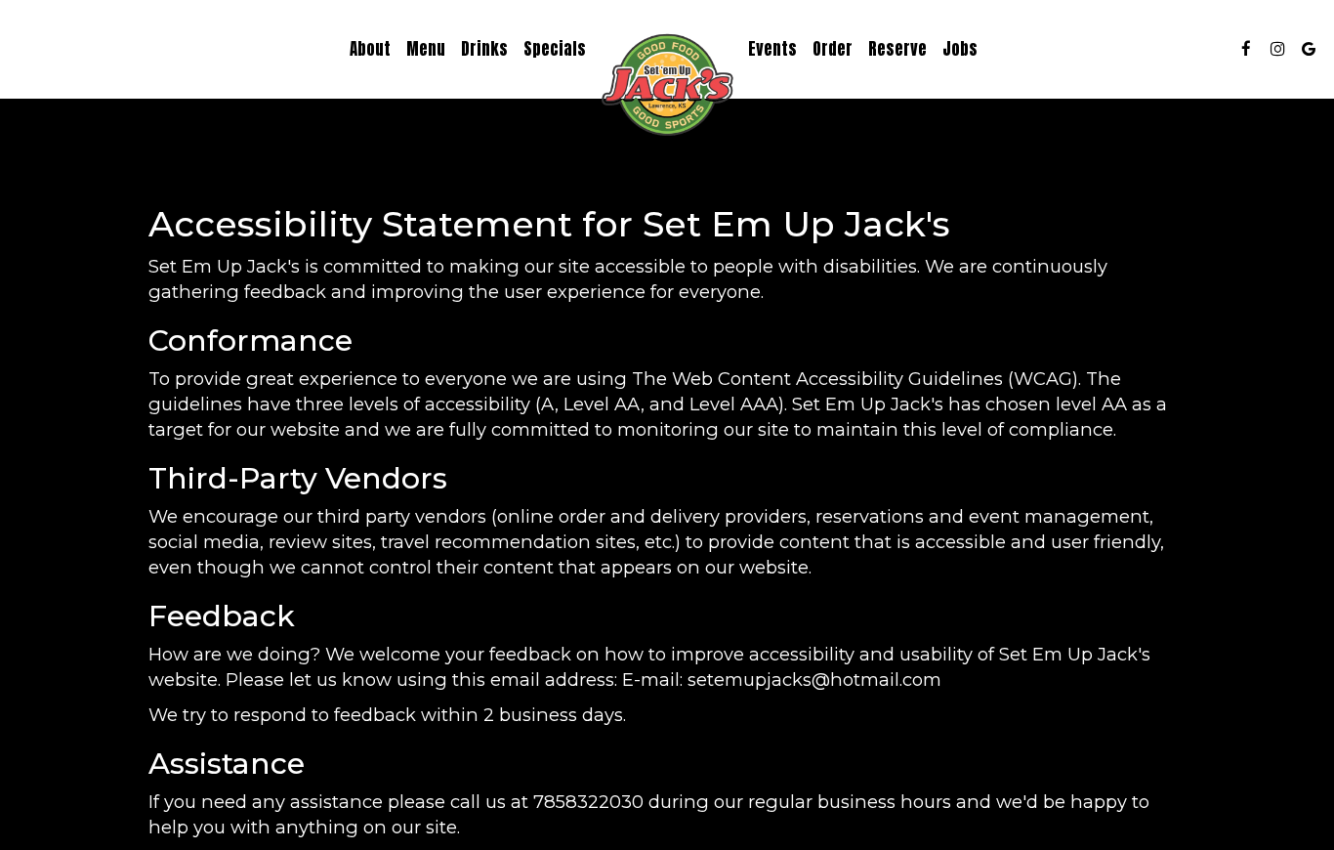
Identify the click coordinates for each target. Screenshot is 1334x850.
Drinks (484, 49)
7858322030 (588, 801)
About (370, 49)
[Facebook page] (1246, 48)
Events (772, 49)
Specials (554, 49)
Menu (425, 49)
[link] (667, 88)
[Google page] (1308, 48)
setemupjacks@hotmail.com (814, 679)
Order (833, 49)
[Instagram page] (1277, 48)
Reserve (897, 49)
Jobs (960, 49)
